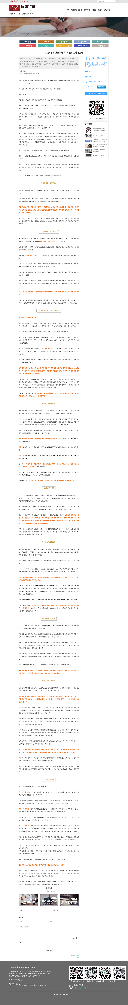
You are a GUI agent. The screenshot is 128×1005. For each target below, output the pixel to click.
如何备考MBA (82, 42)
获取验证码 (101, 87)
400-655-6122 (81, 988)
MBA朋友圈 (28, 46)
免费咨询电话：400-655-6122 (18, 1)
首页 (68, 10)
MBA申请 (46, 42)
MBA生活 (100, 42)
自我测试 (64, 42)
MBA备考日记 (64, 46)
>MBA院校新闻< (100, 46)
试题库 (100, 10)
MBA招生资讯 (82, 46)
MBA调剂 (46, 46)
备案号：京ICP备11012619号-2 (64, 994)
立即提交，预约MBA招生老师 (96, 93)
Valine (78, 955)
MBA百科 (27, 42)
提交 (76, 943)
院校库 (94, 10)
